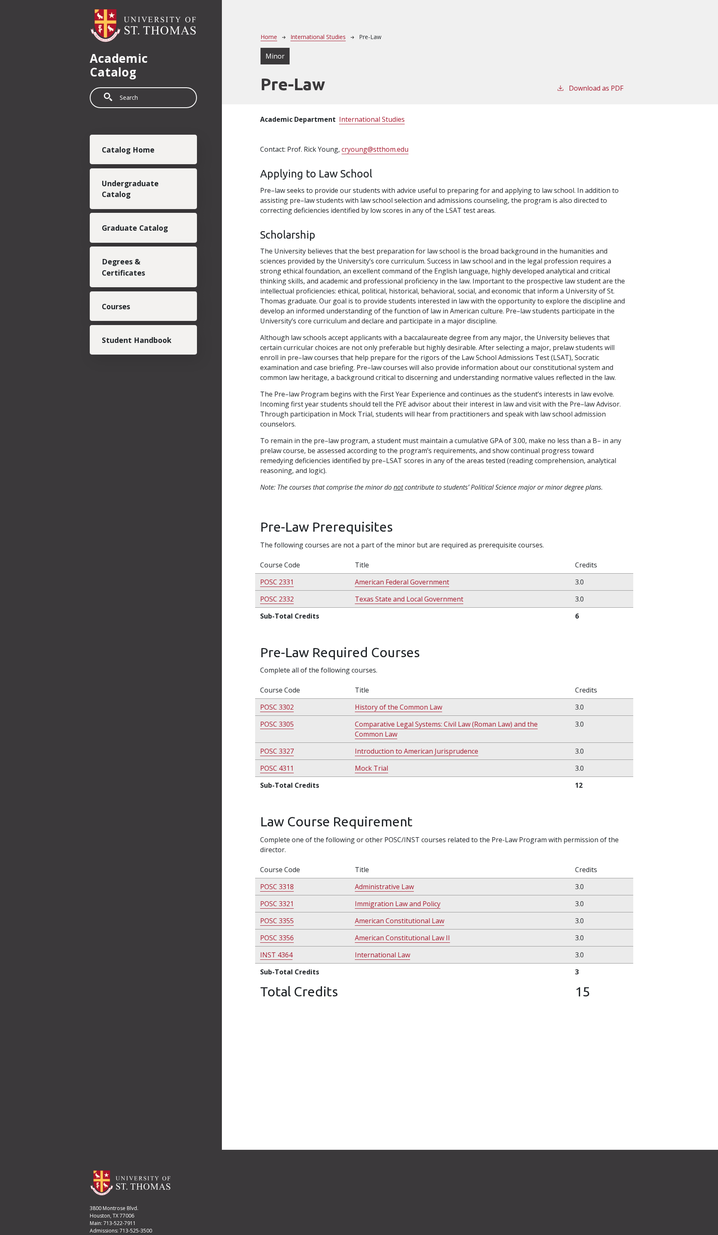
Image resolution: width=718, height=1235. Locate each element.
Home (269, 37)
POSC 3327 (277, 751)
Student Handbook (137, 340)
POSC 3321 (277, 903)
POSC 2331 (277, 582)
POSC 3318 (277, 886)
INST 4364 (276, 954)
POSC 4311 (277, 768)
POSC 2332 (277, 599)
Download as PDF (596, 88)
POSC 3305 (277, 724)
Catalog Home (128, 150)
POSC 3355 (277, 920)
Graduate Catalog (135, 228)
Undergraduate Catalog (130, 188)
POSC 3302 (277, 707)
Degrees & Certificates (123, 266)
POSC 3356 (277, 937)
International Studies (318, 37)
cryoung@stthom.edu (375, 149)
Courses (116, 306)
